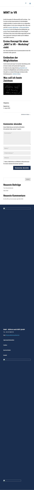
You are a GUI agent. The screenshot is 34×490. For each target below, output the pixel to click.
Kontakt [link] (5, 355)
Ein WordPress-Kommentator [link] (10, 199)
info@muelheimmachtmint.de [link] (12, 335)
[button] (30, 4)
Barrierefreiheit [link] (7, 350)
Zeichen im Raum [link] (16, 74)
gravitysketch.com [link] (23, 68)
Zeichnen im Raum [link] (26, 114)
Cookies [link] (5, 345)
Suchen (27, 179)
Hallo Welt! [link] (5, 190)
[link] (8, 3)
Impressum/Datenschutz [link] (8, 340)
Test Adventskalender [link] (8, 188)
